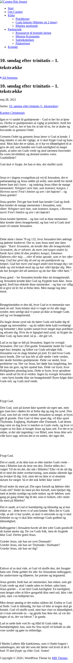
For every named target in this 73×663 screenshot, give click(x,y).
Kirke (11, 15)
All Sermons (10, 77)
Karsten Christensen (12, 112)
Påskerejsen (23, 43)
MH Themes (60, 658)
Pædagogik (15, 29)
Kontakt (13, 47)
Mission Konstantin (28, 36)
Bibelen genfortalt (27, 25)
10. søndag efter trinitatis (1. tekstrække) (33, 106)
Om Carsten (15, 11)
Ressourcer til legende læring (33, 33)
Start (10, 8)
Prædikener (23, 18)
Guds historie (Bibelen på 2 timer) (36, 22)
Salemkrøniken (25, 40)
